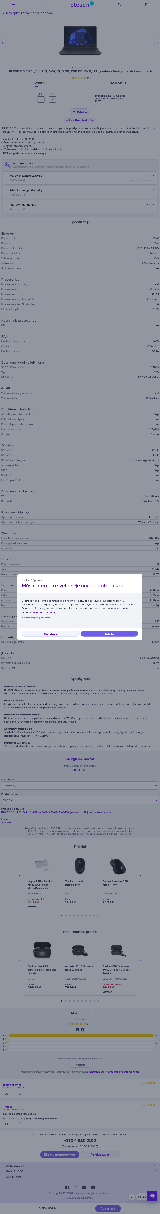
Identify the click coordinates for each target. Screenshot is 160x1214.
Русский (37, 579)
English (26, 579)
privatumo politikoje (44, 612)
